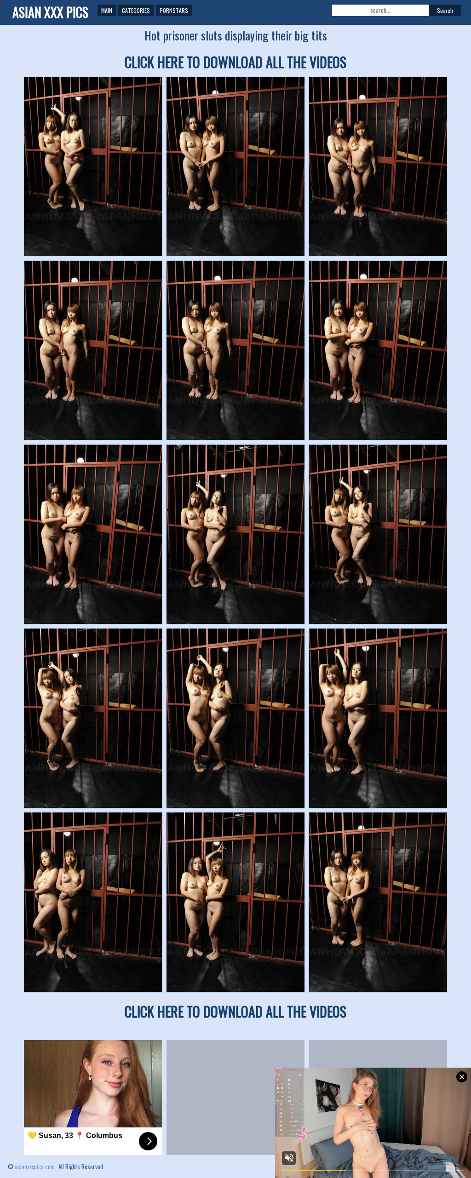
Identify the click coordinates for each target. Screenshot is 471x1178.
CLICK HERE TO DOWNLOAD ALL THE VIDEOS (235, 61)
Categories (136, 10)
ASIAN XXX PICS (50, 12)
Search (445, 10)
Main (106, 10)
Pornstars (174, 10)
